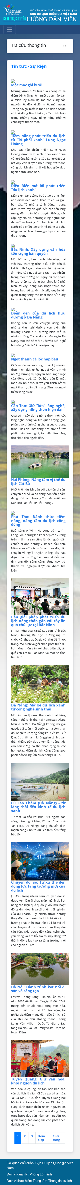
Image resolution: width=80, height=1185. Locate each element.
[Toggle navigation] (9, 29)
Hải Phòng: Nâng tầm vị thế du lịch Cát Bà (38, 481)
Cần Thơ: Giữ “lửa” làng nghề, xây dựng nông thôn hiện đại (38, 407)
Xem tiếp (41, 1138)
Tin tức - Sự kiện (29, 66)
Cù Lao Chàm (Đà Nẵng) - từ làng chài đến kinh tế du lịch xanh (38, 807)
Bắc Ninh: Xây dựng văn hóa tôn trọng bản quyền (38, 251)
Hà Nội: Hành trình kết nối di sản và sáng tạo (38, 989)
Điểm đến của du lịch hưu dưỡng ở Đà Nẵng (38, 315)
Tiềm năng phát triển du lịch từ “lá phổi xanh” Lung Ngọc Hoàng (38, 139)
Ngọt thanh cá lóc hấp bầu (34, 359)
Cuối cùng (56, 1138)
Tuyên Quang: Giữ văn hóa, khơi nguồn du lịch (38, 1081)
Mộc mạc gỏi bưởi (26, 85)
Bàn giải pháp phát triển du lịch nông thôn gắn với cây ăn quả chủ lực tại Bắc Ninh (38, 621)
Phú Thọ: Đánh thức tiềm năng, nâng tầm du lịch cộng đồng (38, 520)
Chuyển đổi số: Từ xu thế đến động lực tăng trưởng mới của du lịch (38, 886)
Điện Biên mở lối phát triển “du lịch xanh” (38, 187)
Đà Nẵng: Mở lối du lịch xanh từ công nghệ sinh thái (38, 707)
